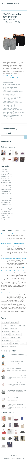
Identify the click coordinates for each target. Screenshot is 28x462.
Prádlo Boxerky (18, 109)
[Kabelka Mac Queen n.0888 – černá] (9, 152)
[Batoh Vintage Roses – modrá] (3, 363)
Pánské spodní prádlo (15, 104)
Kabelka (17, 340)
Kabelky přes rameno (5, 195)
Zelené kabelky (4, 191)
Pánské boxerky (16, 95)
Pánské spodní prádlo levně (9, 106)
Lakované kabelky (5, 198)
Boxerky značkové (7, 91)
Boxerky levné (6, 87)
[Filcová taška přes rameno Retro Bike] (3, 377)
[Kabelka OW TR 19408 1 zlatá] (22, 425)
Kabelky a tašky (13, 328)
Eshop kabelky (5, 328)
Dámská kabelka (5, 334)
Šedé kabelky (4, 187)
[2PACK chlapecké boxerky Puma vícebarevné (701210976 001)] (14, 41)
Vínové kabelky (4, 189)
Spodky (12, 111)
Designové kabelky (6, 343)
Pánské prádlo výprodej (17, 102)
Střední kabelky (4, 209)
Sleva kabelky (13, 346)
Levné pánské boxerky (8, 93)
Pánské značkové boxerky (8, 109)
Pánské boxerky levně (8, 97)
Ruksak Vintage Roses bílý (14, 368)
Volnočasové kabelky (5, 213)
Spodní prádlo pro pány (19, 112)
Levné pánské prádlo (17, 93)
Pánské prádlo (6, 98)
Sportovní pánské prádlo (16, 113)
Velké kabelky (4, 211)
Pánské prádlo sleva (7, 102)
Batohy (2, 169)
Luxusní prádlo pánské (8, 95)
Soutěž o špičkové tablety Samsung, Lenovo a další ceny (13, 258)
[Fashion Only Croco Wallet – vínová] (9, 159)
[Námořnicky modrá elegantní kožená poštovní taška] (9, 444)
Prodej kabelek (5, 325)
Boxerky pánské (13, 87)
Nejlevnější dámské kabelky (7, 340)
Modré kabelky (4, 185)
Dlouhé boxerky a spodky (17, 91)
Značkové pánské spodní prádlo (10, 118)
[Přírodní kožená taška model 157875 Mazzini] (3, 431)
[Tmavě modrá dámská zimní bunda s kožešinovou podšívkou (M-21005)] (16, 438)
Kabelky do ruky (4, 193)
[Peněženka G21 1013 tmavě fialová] (22, 152)
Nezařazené (3, 215)
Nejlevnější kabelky (6, 331)
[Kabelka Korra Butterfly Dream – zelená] (3, 438)
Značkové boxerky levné (16, 115)
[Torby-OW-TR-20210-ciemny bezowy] (9, 418)
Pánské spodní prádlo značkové (10, 108)
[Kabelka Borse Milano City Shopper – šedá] (3, 444)
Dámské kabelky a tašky (15, 337)
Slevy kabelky (23, 343)
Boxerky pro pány (15, 88)
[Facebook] (11, 455)
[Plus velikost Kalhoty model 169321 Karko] (22, 438)
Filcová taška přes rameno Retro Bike (17, 376)
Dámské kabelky (5, 322)
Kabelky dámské (21, 325)
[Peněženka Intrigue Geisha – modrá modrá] (22, 418)
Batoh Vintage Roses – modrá (15, 361)
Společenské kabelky (8, 82)
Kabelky (3, 171)
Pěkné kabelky (15, 343)
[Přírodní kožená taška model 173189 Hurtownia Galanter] (22, 159)
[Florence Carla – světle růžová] (3, 384)
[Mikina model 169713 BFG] (9, 431)
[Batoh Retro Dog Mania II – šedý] (16, 152)
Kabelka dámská (14, 322)
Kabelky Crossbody (5, 174)
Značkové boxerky (7, 115)
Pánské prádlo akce (14, 98)
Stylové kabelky (5, 337)
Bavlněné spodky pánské (10, 84)
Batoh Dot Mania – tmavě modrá (15, 354)
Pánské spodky (6, 104)
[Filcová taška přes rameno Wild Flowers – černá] (3, 406)
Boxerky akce (6, 86)
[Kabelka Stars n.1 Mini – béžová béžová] (3, 159)
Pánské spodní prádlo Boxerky (9, 105)
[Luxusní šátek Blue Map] (9, 425)
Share (4, 120)
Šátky (2, 219)
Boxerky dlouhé (12, 86)
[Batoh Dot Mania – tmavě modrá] (3, 356)
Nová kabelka (5, 346)
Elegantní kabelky (5, 173)
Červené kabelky (4, 182)
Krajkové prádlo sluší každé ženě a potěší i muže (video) (13, 233)
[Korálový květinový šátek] (3, 418)
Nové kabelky (13, 325)
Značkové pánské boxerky (8, 116)
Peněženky (3, 217)
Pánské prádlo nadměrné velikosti (10, 101)
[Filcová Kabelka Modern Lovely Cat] (3, 392)
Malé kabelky (4, 202)
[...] (12, 239)
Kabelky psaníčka (5, 197)
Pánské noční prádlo (17, 97)
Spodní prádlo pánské (19, 111)
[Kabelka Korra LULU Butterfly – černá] (16, 425)
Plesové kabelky (4, 204)
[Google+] (14, 455)
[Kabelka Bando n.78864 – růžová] (16, 431)
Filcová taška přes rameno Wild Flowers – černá (15, 405)
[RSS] (16, 455)
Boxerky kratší (20, 86)
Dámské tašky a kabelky (16, 334)
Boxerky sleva (6, 90)
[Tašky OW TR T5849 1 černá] (22, 431)
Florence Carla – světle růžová (15, 383)
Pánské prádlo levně (7, 99)
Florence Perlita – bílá (12, 397)
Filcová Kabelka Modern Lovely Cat (16, 390)
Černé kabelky (4, 180)
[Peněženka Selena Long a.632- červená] (16, 418)
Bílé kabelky (3, 178)
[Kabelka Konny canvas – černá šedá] (3, 425)
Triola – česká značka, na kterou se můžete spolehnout (13, 292)
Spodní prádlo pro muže (8, 112)
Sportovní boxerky (7, 113)
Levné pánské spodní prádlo (9, 94)
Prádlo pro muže (6, 111)
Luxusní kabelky (4, 200)
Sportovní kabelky (5, 208)
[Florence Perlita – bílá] (3, 399)
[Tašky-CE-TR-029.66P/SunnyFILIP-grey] (3, 152)
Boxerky (18, 84)
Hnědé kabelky (4, 184)
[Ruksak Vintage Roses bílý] (3, 370)
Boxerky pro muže (7, 88)
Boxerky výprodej (13, 90)
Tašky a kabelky (15, 331)
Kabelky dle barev (5, 176)
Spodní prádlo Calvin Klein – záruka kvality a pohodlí (12, 270)
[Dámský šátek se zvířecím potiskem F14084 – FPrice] (16, 159)
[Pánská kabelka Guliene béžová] (9, 438)
